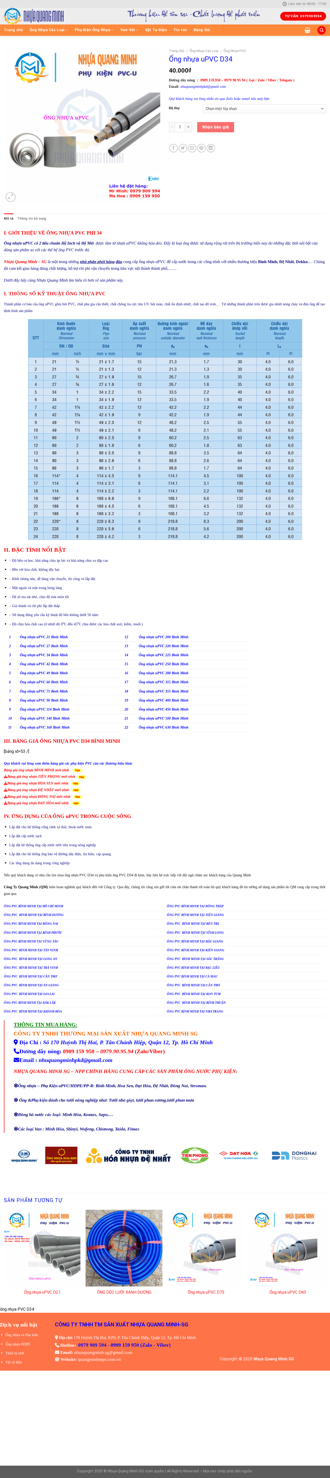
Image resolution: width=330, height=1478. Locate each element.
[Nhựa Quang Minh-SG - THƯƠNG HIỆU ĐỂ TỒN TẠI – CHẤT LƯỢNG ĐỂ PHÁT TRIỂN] (52, 16)
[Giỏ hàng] (307, 30)
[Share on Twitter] (183, 148)
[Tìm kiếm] (321, 30)
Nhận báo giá (215, 127)
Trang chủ (13, 30)
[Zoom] (11, 197)
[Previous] (4, 1257)
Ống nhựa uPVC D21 (42, 1292)
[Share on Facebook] (173, 148)
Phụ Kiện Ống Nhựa (92, 30)
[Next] (326, 1257)
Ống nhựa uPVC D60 (287, 1292)
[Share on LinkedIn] (211, 148)
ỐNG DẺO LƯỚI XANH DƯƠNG (124, 1292)
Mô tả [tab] (8, 218)
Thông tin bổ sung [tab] (31, 218)
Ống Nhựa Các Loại (47, 30)
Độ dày (174, 108)
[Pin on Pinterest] (201, 148)
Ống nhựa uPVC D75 (206, 1292)
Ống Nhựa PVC (235, 51)
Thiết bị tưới (14, 1353)
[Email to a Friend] (192, 148)
